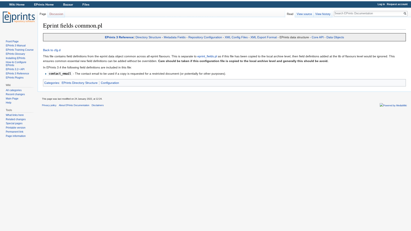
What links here (15, 115)
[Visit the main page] (19, 17)
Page (43, 14)
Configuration (110, 82)
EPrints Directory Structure (80, 82)
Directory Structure (148, 37)
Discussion (56, 14)
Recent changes (15, 94)
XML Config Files (236, 37)
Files (85, 4)
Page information (16, 136)
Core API (318, 37)
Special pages (14, 123)
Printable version (15, 127)
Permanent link (14, 131)
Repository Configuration (205, 37)
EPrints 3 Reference (119, 37)
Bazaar (68, 4)
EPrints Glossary (15, 53)
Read (290, 14)
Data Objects (335, 37)
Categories (51, 82)
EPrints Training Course (20, 49)
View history (323, 14)
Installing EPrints (15, 58)
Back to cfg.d (52, 50)
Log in (381, 4)
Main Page (12, 98)
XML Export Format (263, 37)
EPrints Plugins (15, 77)
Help (8, 102)
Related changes (16, 119)
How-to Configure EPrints (16, 64)
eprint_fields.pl (207, 56)
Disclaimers (98, 105)
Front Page (12, 41)
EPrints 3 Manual (16, 45)
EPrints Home (44, 4)
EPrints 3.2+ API (15, 69)
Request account (397, 4)
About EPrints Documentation (74, 105)
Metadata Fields (175, 37)
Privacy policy (49, 105)
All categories (14, 90)
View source (304, 14)
